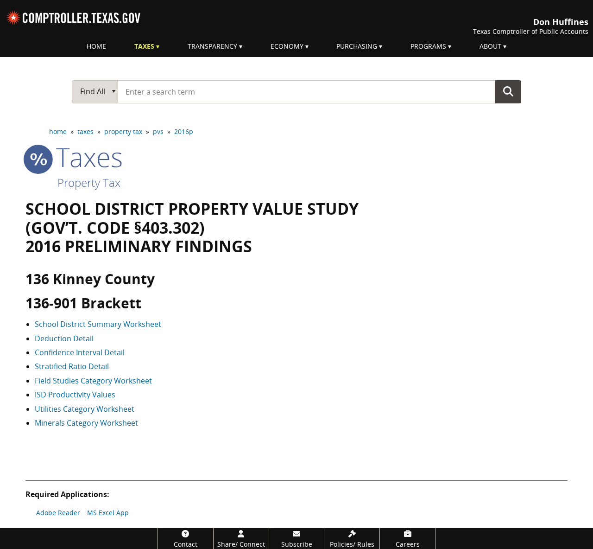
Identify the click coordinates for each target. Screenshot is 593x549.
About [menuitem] (490, 46)
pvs (158, 131)
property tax (123, 131)
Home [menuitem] (96, 46)
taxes (85, 131)
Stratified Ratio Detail (72, 366)
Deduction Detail (64, 338)
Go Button (508, 91)
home (58, 131)
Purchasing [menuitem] (356, 46)
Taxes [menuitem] (144, 46)
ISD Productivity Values (75, 394)
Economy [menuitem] (287, 46)
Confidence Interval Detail (80, 352)
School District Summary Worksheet (98, 324)
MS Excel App (108, 512)
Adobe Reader (58, 512)
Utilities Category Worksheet (84, 409)
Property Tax (88, 182)
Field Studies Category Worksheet (93, 381)
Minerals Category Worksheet (86, 423)
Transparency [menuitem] (212, 46)
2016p (183, 131)
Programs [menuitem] (428, 46)
